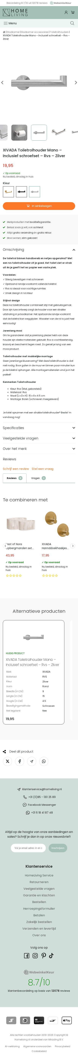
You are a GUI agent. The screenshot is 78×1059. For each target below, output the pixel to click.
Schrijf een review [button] (16, 469)
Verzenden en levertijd (39, 928)
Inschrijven (57, 847)
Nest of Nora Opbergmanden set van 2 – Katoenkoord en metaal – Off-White (21, 544)
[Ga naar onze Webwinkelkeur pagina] (59, 3)
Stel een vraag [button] (42, 469)
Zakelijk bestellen (39, 922)
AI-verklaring (12, 1046)
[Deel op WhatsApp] (43, 761)
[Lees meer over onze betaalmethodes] (11, 1020)
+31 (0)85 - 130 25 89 (42, 797)
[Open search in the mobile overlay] (72, 23)
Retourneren (39, 882)
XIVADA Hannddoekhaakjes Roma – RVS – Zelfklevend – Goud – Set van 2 (57, 544)
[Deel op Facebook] (19, 761)
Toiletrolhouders (59, 32)
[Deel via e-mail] (31, 761)
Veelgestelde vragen (39, 888)
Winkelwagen (72, 12)
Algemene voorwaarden (37, 1046)
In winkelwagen (41, 206)
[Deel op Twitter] (7, 761)
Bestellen (39, 902)
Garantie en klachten (39, 895)
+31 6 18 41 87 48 (42, 812)
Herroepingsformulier (39, 908)
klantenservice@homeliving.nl (42, 789)
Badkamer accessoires (34, 32)
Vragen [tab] (35, 478)
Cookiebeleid (39, 1051)
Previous (2, 82)
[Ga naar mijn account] (66, 12)
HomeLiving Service (39, 875)
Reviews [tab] (11, 478)
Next (75, 82)
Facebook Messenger (42, 805)
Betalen (39, 915)
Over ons (39, 935)
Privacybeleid (62, 1046)
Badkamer (13, 32)
